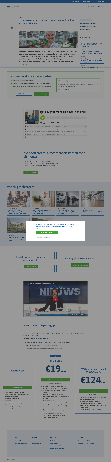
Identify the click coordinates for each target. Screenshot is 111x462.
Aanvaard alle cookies (46, 232)
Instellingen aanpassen (44, 237)
